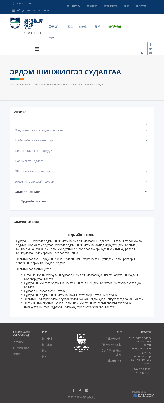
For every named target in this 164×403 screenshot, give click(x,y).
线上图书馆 (73, 6)
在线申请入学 (113, 338)
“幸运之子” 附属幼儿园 (110, 352)
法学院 (17, 354)
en (141, 53)
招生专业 (47, 338)
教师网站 (92, 6)
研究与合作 (115, 26)
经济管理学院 (21, 348)
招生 (70, 26)
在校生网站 (110, 6)
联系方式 (141, 6)
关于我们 (54, 26)
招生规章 (47, 344)
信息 (126, 6)
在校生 (83, 26)
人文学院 (18, 342)
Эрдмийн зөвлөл (33, 201)
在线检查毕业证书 (110, 344)
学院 (52, 38)
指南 (44, 356)
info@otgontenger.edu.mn (33, 10)
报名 (44, 350)
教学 (98, 26)
